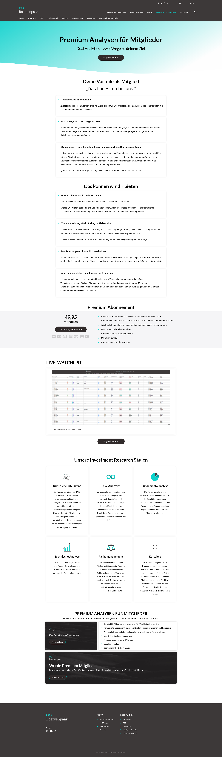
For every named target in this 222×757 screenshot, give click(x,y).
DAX (41, 18)
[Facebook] (164, 3)
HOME (149, 12)
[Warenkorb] (180, 3)
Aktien (21, 18)
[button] (195, 12)
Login (192, 3)
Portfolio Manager (116, 12)
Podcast (65, 18)
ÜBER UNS (184, 12)
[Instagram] (158, 3)
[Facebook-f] (55, 731)
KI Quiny (31, 18)
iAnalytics (91, 18)
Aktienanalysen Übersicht (108, 18)
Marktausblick (53, 18)
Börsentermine (77, 18)
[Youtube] (161, 3)
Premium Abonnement (166, 12)
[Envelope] (167, 3)
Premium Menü (136, 12)
